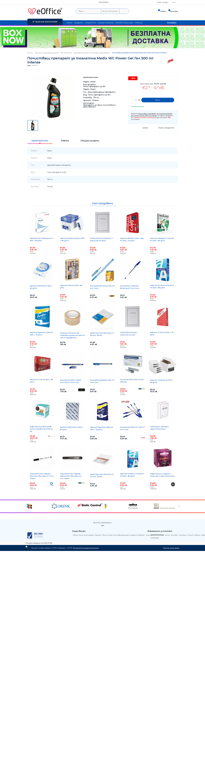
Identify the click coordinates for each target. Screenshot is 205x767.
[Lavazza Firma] (140, 506)
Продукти (78, 23)
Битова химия (66, 53)
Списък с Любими (193, 535)
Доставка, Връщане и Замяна (124, 535)
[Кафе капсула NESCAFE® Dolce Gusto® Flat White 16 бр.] (42, 411)
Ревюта (65, 141)
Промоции (183, 535)
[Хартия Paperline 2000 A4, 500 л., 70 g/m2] (102, 411)
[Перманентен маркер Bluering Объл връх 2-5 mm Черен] (42, 458)
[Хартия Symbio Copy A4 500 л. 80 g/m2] (72, 223)
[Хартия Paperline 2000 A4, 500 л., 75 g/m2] (42, 317)
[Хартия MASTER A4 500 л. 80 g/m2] (42, 270)
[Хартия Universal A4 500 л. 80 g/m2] (162, 364)
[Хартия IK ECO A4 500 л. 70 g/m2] (163, 317)
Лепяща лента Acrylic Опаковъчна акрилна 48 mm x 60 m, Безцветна (72, 335)
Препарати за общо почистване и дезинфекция (92, 53)
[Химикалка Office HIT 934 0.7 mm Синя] (133, 411)
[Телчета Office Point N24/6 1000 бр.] (133, 364)
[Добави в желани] (175, 79)
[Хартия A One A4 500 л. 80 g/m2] (42, 364)
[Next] (179, 506)
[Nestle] (166, 506)
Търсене (98, 535)
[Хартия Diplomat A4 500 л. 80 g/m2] (72, 411)
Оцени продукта (166, 128)
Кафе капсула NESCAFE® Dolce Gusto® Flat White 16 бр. (41, 429)
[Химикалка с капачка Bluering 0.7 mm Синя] (133, 270)
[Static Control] (89, 505)
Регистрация (89, 535)
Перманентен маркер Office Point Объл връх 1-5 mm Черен (71, 476)
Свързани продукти (90, 141)
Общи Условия (107, 535)
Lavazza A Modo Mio (106, 23)
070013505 (103, 2)
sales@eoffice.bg (157, 535)
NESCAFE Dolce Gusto (124, 23)
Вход (81, 535)
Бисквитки (140, 535)
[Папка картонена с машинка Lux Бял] (133, 317)
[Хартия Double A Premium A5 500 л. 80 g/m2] (133, 458)
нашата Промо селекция (144, 117)
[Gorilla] (115, 506)
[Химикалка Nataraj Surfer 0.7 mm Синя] (102, 364)
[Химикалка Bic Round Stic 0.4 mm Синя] (102, 270)
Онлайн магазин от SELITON (39, 543)
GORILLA (138, 23)
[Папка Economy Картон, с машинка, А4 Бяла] (102, 223)
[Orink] (64, 506)
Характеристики (39, 141)
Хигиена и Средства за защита (47, 53)
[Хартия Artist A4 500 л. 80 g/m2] (72, 270)
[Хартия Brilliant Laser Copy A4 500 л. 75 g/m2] (133, 223)
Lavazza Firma (90, 23)
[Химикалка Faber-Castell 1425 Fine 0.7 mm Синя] (72, 364)
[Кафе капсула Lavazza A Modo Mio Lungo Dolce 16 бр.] (163, 458)
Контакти (171, 23)
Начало (69, 23)
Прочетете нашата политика (86, 548)
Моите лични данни (171, 548)
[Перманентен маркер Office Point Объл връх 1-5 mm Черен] (72, 458)
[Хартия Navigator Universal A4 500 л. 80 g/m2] (163, 223)
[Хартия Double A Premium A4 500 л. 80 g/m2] (163, 270)
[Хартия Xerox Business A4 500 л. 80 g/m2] (42, 223)
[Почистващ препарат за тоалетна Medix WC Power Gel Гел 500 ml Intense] (53, 119)
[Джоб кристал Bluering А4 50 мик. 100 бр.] (102, 317)
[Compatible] (38, 506)
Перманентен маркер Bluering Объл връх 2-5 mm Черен (41, 476)
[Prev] (26, 506)
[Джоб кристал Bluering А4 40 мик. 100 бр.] (102, 458)
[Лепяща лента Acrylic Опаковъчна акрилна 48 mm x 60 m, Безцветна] (72, 317)
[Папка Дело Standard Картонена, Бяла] (163, 411)
